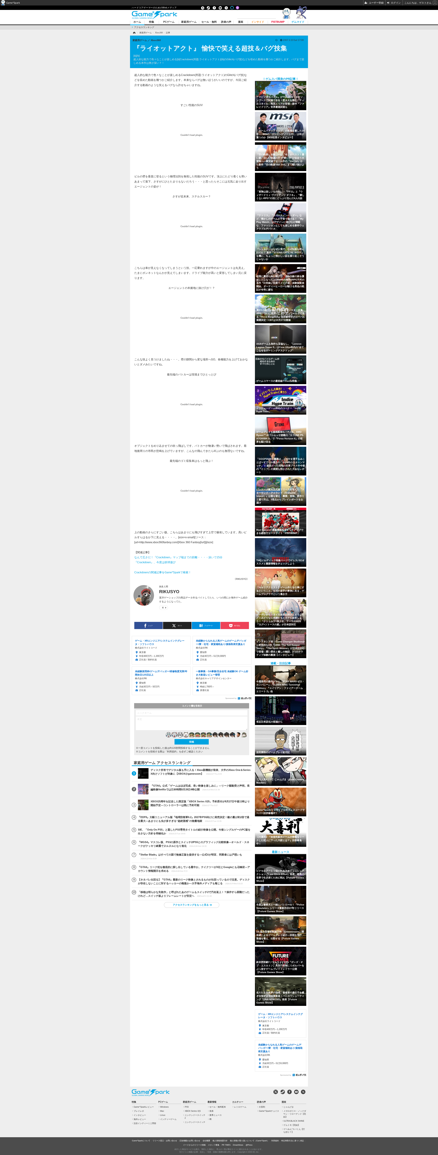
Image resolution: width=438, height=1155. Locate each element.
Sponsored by (230, 698)
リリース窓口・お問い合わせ (165, 1141)
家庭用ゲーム (189, 22)
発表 (211, 1111)
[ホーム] (134, 32)
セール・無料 (209, 22)
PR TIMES (226, 1145)
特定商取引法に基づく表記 (292, 1141)
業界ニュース (215, 1115)
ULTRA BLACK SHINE (294, 1121)
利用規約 (275, 1141)
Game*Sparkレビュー (144, 1107)
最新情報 (212, 1102)
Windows (164, 1107)
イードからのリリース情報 (194, 1145)
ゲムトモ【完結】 (292, 1125)
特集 (151, 22)
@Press (249, 1145)
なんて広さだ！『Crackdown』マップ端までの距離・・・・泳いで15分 (178, 557)
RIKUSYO (169, 591)
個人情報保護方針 (220, 1141)
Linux (162, 1115)
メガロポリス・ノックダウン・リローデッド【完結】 (294, 1114)
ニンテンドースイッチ (195, 1122)
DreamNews (238, 1145)
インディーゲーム (168, 1119)
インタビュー (140, 1115)
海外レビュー (140, 1119)
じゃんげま (289, 1107)
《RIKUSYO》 (241, 579)
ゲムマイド (298, 22)
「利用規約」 (172, 751)
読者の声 (226, 22)
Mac (162, 1111)
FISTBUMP (278, 22)
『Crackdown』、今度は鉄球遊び (155, 562)
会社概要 (206, 1141)
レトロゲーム (240, 1107)
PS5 (187, 1107)
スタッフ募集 (213, 1145)
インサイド (257, 22)
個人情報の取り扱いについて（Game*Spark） (249, 1141)
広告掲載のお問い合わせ (189, 1141)
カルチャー (237, 1102)
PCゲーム (169, 22)
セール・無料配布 (217, 1107)
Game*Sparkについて (141, 1141)
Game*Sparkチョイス (269, 1111)
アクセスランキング (144, 27)
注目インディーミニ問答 (145, 1123)
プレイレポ (139, 1111)
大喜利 (262, 1107)
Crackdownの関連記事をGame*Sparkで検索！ (162, 572)
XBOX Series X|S (193, 1111)
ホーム (137, 22)
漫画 (240, 22)
